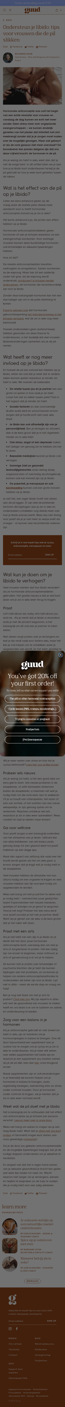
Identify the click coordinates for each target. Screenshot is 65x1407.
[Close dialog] (61, 655)
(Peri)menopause (32, 739)
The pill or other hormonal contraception (32, 698)
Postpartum (32, 729)
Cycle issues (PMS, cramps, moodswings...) (32, 708)
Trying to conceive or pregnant (32, 719)
